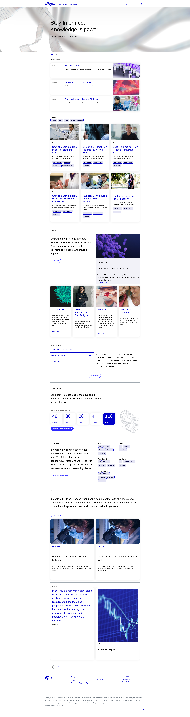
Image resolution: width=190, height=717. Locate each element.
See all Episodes (101, 282)
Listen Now (55, 331)
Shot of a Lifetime (74, 65)
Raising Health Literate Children (81, 99)
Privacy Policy (126, 679)
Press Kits (55, 361)
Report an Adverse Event (80, 683)
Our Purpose (99, 676)
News (73, 680)
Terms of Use (125, 681)
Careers (74, 677)
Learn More (55, 576)
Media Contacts (57, 355)
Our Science (99, 679)
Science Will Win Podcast (78, 82)
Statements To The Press (62, 350)
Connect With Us (126, 676)
